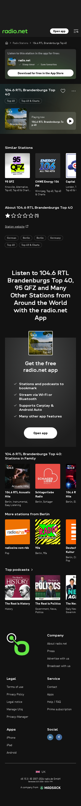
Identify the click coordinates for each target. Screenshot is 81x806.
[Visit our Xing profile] (59, 737)
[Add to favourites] (63, 90)
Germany (55, 238)
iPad (9, 745)
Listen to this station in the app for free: (33, 53)
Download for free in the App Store (41, 73)
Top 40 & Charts (30, 101)
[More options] (73, 90)
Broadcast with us (58, 666)
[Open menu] (76, 31)
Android (12, 752)
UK (43, 772)
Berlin (26, 238)
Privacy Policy (15, 694)
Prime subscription (59, 709)
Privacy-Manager (17, 716)
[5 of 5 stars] (31, 216)
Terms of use (15, 687)
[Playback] (70, 121)
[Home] (6, 43)
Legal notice (14, 702)
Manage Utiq (15, 709)
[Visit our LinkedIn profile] (50, 737)
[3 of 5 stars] (19, 216)
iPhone (11, 737)
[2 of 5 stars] (13, 216)
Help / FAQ (54, 702)
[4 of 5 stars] (25, 216)
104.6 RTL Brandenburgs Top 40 (48, 124)
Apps (50, 694)
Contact (52, 687)
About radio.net (57, 643)
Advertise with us (58, 658)
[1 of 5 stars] (8, 216)
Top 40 (11, 101)
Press (51, 651)
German (11, 238)
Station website (15, 226)
